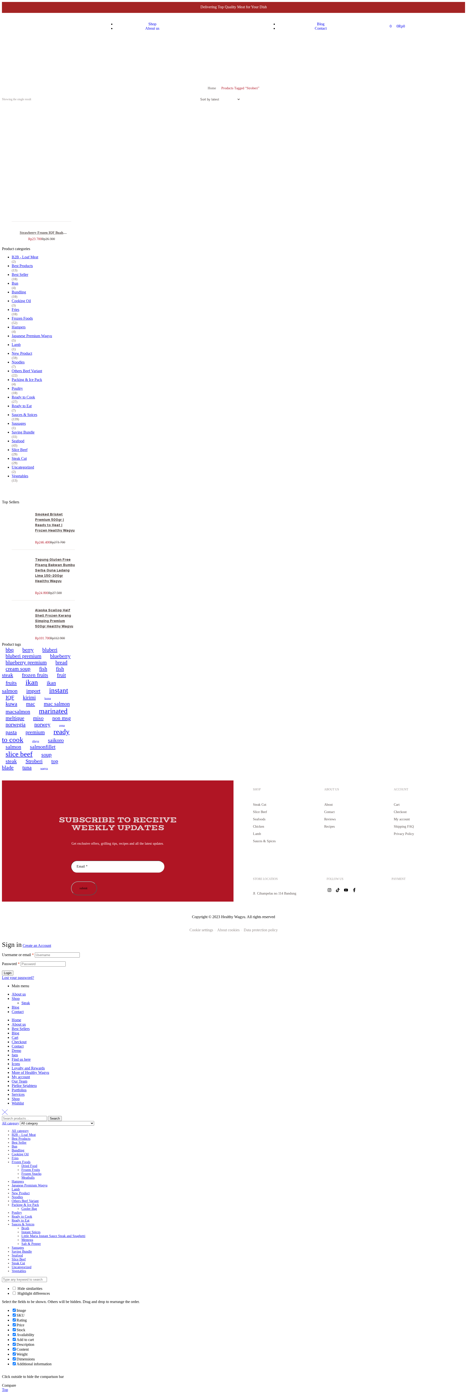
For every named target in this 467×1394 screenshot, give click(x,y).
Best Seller (20, 274)
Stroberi (34, 761)
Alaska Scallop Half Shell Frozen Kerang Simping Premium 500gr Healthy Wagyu (54, 618)
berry (28, 650)
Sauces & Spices (24, 415)
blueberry (60, 656)
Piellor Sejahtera (24, 1086)
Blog (15, 1007)
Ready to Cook (23, 397)
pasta (11, 732)
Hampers (19, 327)
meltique (15, 718)
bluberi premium (23, 656)
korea (48, 698)
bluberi (49, 650)
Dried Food (29, 1166)
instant (58, 690)
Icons (16, 1064)
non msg (61, 718)
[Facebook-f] (354, 890)
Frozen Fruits (30, 1170)
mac (30, 704)
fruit (61, 675)
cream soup (18, 669)
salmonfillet (42, 747)
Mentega (27, 1240)
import (33, 691)
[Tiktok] (337, 890)
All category (20, 1131)
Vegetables (20, 476)
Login (7, 973)
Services (18, 1094)
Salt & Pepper (31, 1244)
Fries (15, 310)
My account (21, 1077)
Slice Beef (19, 450)
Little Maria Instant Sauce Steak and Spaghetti (53, 1236)
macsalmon (18, 711)
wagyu (44, 768)
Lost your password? (18, 978)
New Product (22, 353)
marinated (53, 711)
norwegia (16, 724)
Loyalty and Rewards (28, 1068)
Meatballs (28, 1177)
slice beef (19, 754)
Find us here (21, 1059)
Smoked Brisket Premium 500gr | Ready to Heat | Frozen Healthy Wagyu (55, 522)
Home (212, 88)
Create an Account (37, 945)
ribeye (35, 741)
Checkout (19, 1042)
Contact (18, 1012)
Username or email (18, 955)
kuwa (11, 704)
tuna (27, 767)
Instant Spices (30, 1232)
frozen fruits (35, 675)
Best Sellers (21, 1029)
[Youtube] (346, 890)
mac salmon (57, 704)
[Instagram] (329, 890)
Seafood (18, 441)
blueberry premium (26, 662)
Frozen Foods (22, 318)
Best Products (22, 266)
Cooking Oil (21, 301)
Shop (16, 998)
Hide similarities (29, 1288)
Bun (15, 283)
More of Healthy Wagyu (30, 1072)
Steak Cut (19, 458)
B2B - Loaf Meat (25, 257)
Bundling (19, 292)
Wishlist (18, 1103)
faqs (15, 1055)
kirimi (29, 697)
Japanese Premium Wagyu (32, 336)
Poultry (17, 388)
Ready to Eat (22, 406)
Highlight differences (33, 1293)
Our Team (19, 1081)
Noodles (18, 362)
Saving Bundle (23, 432)
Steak (25, 1003)
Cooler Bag (29, 1209)
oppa (62, 725)
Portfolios (19, 1090)
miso (38, 718)
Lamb (16, 345)
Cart (15, 1037)
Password (11, 964)
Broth (25, 1228)
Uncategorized (23, 467)
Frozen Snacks (31, 1174)
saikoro (56, 740)
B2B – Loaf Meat (24, 1135)
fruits (11, 683)
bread (61, 662)
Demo (16, 1051)
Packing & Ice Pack (27, 380)
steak (11, 761)
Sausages (19, 423)
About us (19, 994)
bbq (10, 650)
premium (35, 732)
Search (55, 1118)
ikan (32, 682)
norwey (42, 724)
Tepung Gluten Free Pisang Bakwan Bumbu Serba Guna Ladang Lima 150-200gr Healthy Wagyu (55, 570)
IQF (10, 697)
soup (46, 754)
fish (43, 669)
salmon (13, 747)
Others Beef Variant (27, 371)
